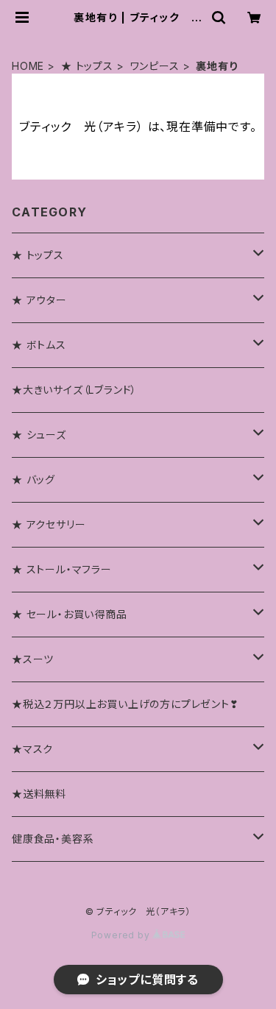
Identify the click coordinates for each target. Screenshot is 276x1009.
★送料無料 (39, 793)
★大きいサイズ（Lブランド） (74, 389)
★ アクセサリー (48, 524)
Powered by (122, 935)
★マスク (32, 749)
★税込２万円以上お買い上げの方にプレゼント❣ (125, 704)
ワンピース (155, 66)
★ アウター (39, 300)
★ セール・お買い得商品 (69, 614)
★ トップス (87, 66)
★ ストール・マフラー (62, 569)
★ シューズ (39, 434)
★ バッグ (33, 479)
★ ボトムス (39, 345)
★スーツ (33, 659)
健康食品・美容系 (52, 838)
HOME (28, 66)
